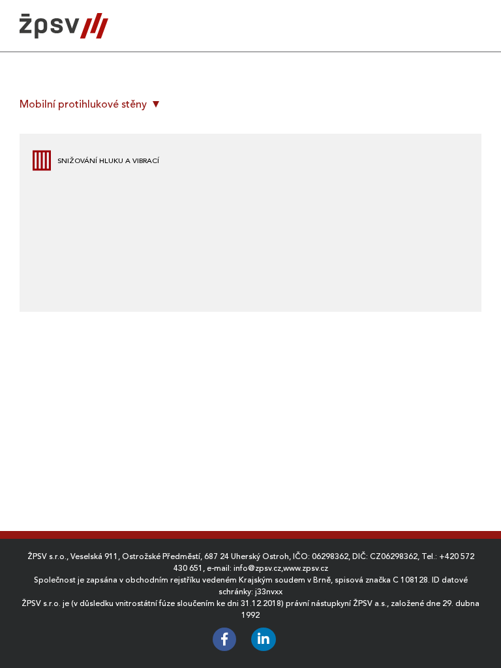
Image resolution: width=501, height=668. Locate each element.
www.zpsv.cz (305, 568)
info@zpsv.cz (257, 568)
